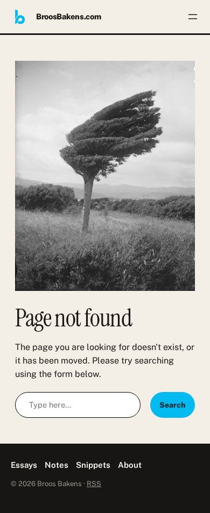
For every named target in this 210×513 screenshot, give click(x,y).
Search (172, 405)
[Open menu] (192, 16)
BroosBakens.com (68, 16)
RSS (94, 484)
